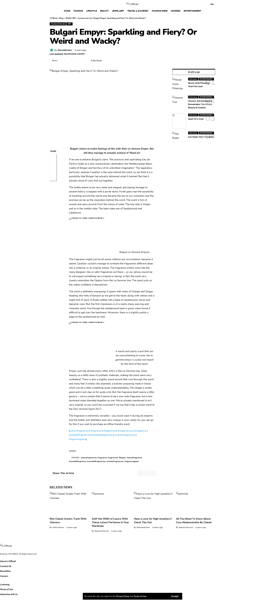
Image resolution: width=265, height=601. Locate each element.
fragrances (110, 430)
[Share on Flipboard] (68, 60)
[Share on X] (62, 60)
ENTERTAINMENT (206, 79)
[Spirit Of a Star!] (179, 121)
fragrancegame (77, 439)
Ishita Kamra (58, 527)
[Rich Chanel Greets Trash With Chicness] (69, 503)
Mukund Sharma (102, 531)
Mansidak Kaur (65, 50)
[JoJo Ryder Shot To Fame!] (179, 139)
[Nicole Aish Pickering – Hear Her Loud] (179, 85)
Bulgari (122, 430)
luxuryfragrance (137, 430)
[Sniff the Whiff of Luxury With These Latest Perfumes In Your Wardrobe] (111, 503)
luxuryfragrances (79, 430)
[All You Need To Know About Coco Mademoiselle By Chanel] (195, 503)
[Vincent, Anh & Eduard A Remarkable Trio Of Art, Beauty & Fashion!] (179, 103)
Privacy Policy (122, 596)
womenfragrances (125, 435)
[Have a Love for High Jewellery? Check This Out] (153, 503)
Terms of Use (140, 596)
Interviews (193, 79)
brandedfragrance (79, 435)
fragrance (96, 430)
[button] (175, 596)
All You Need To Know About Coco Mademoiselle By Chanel (194, 520)
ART (69, 24)
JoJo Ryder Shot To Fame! (200, 136)
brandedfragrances (102, 435)
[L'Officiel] (132, 4)
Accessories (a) (58, 24)
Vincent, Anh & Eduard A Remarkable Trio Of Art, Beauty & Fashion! (200, 104)
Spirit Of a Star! (196, 119)
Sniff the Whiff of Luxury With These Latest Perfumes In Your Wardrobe (110, 522)
